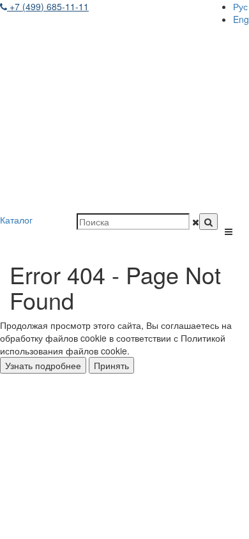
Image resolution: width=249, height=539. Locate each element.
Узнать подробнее (43, 365)
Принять (111, 365)
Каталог (16, 219)
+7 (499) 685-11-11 (48, 6)
